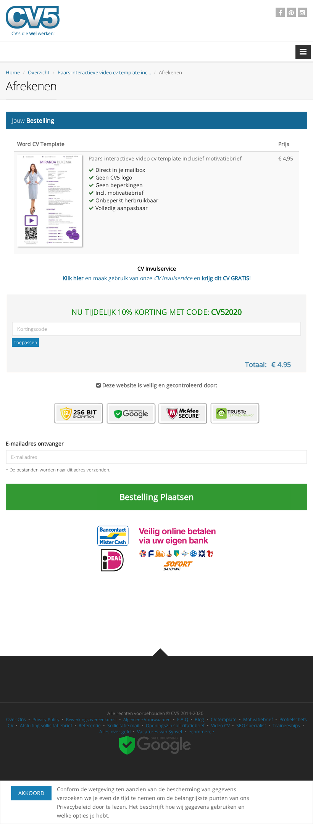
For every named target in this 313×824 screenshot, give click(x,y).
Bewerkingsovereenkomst (91, 719)
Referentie (90, 725)
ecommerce (201, 731)
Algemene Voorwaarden (147, 719)
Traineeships (286, 725)
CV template (224, 719)
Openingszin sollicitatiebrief (175, 725)
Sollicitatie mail (123, 725)
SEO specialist (251, 725)
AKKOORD (31, 793)
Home (13, 72)
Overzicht (39, 72)
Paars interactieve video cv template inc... (104, 72)
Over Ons (16, 719)
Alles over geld (115, 731)
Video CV (220, 725)
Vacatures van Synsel (159, 731)
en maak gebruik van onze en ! (157, 273)
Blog (199, 719)
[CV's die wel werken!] (33, 17)
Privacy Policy (46, 719)
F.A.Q (182, 719)
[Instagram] (302, 12)
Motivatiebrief (258, 719)
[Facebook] (280, 12)
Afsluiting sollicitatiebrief (46, 725)
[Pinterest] (291, 12)
